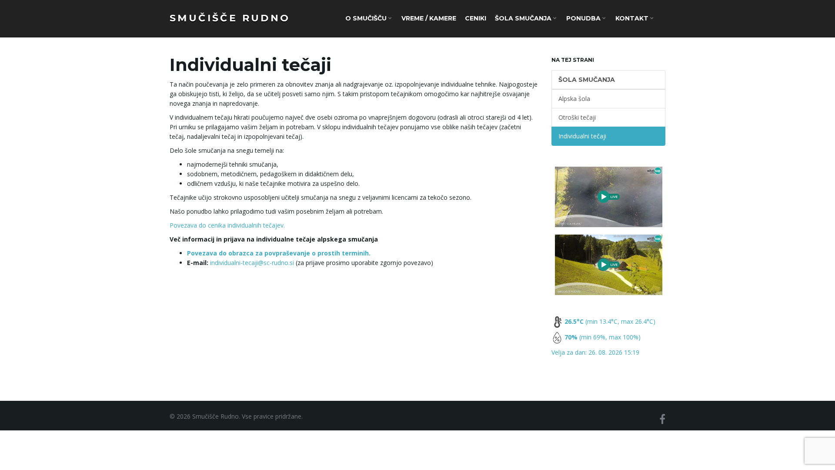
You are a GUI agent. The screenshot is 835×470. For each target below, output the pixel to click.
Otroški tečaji (577, 117)
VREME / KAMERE (428, 18)
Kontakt (632, 18)
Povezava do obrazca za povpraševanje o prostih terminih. (279, 253)
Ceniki (475, 18)
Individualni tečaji (582, 136)
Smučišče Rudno (230, 18)
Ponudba (584, 18)
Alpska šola (574, 98)
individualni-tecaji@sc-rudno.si (252, 262)
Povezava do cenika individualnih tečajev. (227, 225)
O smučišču (366, 18)
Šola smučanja (524, 18)
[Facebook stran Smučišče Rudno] (662, 419)
